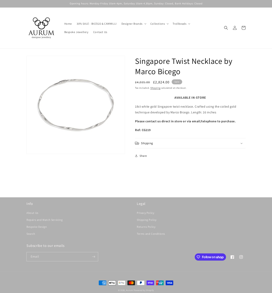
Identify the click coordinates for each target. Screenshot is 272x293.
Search (30, 234)
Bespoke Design (36, 227)
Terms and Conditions (151, 234)
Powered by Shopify (144, 290)
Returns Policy (146, 227)
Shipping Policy (147, 220)
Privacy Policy (145, 213)
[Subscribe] (93, 256)
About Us (32, 213)
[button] (133, 23)
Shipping (155, 87)
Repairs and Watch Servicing (44, 220)
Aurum (129, 290)
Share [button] (143, 156)
